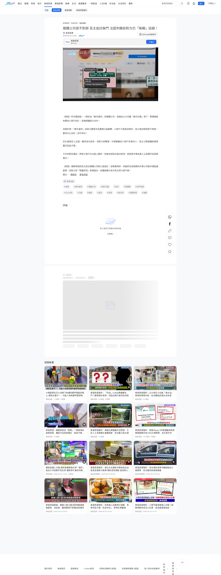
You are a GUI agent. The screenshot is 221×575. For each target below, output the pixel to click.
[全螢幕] (154, 98)
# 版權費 (127, 186)
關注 (152, 42)
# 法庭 (79, 192)
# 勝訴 (89, 192)
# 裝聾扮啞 (133, 192)
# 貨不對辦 (140, 186)
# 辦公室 (120, 192)
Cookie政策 (89, 569)
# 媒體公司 (91, 186)
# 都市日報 (105, 186)
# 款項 (109, 192)
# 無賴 (144, 192)
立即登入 (110, 234)
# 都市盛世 (78, 186)
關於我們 (48, 569)
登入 (201, 3)
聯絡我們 (61, 569)
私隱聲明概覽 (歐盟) (130, 569)
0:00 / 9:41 (68, 98)
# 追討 (99, 192)
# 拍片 (116, 186)
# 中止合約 (68, 192)
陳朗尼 (73, 174)
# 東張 (66, 186)
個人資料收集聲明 (152, 569)
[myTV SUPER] (211, 3)
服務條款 (74, 569)
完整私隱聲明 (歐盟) (107, 569)
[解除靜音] (149, 98)
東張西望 (75, 40)
